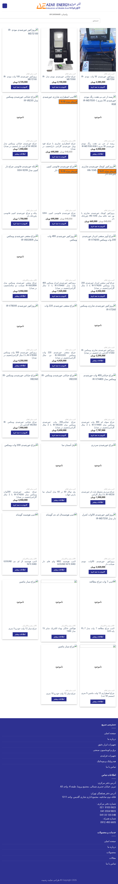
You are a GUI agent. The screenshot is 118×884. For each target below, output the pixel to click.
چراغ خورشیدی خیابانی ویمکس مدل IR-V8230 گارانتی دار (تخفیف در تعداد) (20, 145)
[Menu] (114, 5)
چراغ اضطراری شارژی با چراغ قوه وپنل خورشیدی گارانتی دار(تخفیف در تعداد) (59, 146)
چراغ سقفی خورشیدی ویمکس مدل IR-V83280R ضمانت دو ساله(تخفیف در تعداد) (20, 286)
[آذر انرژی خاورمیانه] (59, 6)
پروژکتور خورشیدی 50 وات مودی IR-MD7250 (97, 78)
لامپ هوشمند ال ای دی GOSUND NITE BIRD (20, 562)
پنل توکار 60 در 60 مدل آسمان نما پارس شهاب (59, 493)
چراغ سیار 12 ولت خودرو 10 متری (61, 693)
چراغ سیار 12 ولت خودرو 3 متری (22, 628)
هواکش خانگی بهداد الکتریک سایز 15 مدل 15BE (59, 629)
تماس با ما (111, 767)
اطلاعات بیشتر (98, 154)
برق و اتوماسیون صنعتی (104, 750)
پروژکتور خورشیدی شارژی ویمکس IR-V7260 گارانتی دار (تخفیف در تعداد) (97, 351)
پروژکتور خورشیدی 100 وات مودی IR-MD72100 (20, 78)
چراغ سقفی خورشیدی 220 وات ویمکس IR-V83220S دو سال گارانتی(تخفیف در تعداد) (59, 355)
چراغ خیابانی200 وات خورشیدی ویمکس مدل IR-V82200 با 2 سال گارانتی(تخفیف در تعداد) (59, 425)
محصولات (111, 852)
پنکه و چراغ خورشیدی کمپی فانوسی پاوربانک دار (20, 214)
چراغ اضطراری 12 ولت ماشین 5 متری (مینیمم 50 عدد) (97, 694)
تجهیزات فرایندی (108, 755)
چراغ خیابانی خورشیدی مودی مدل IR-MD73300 (59, 78)
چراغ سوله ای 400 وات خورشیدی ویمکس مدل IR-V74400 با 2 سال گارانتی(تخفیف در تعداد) (97, 425)
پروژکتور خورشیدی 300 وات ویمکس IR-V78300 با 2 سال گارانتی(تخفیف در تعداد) (20, 355)
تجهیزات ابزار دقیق (107, 744)
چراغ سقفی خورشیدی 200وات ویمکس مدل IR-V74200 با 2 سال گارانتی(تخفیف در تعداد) (20, 494)
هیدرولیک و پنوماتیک (106, 761)
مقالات (112, 858)
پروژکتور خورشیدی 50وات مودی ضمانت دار (97, 562)
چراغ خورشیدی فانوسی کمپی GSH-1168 (59, 214)
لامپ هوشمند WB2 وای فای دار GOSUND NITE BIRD (59, 562)
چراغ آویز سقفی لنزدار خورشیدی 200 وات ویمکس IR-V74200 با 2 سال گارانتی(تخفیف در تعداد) (97, 286)
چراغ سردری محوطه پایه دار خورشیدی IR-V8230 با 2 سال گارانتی (97, 493)
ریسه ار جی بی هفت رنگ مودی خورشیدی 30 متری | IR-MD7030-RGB (97, 145)
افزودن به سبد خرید (98, 87)
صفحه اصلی (110, 733)
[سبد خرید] (4, 5)
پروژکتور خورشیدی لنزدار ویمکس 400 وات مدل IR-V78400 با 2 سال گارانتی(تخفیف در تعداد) (59, 286)
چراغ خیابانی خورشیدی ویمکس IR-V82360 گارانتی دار (20, 423)
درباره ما (111, 739)
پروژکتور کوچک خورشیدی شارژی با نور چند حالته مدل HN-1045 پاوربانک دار (97, 216)
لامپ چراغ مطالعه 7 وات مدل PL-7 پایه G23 (97, 629)
